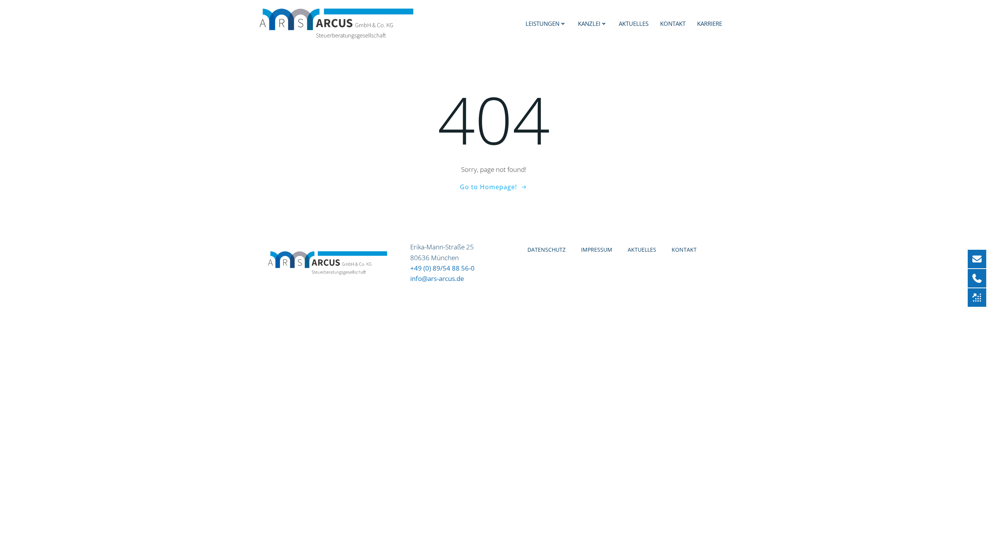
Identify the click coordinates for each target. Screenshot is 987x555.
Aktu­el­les (633, 23)
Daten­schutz (546, 249)
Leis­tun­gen (542, 23)
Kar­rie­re (709, 23)
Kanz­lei (589, 23)
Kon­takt (673, 23)
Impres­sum (596, 249)
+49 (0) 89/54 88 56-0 (442, 268)
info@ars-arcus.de (437, 278)
